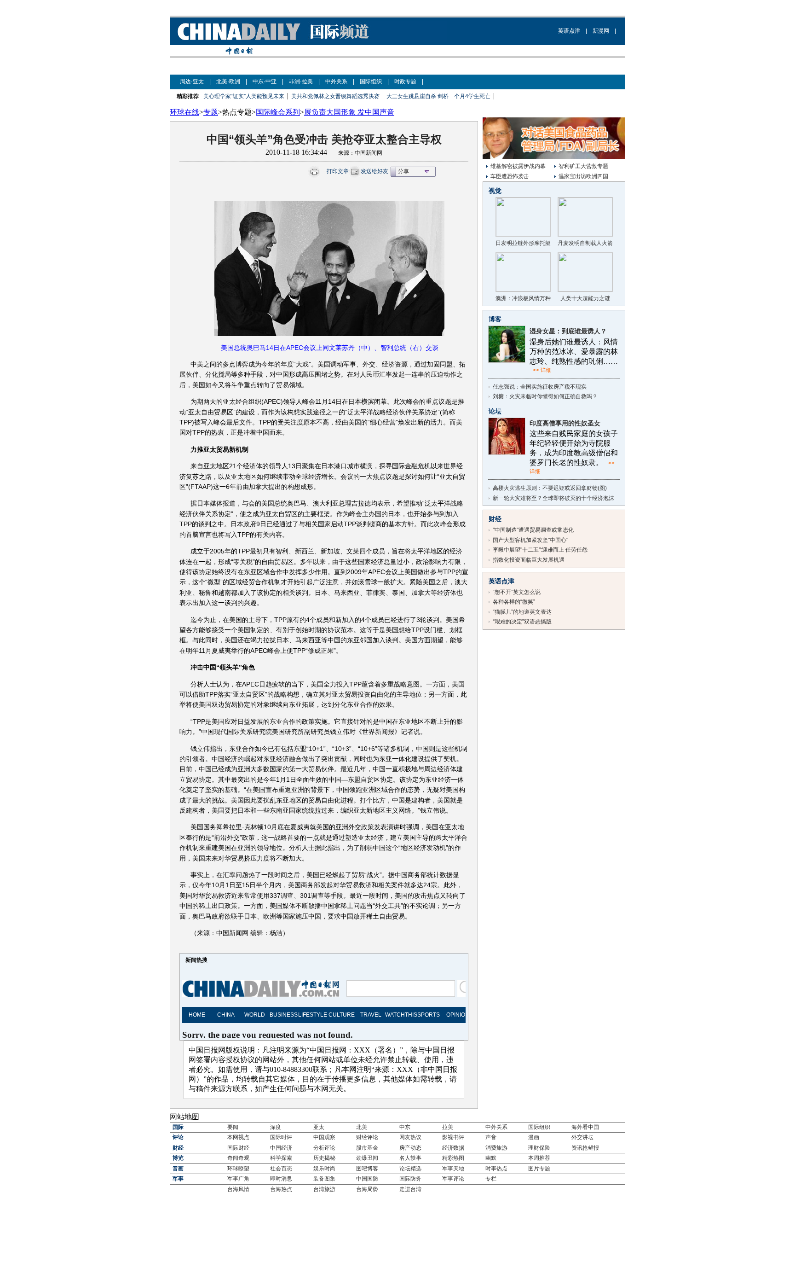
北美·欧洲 (228, 81)
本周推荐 (539, 1158)
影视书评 (453, 1137)
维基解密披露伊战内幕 (518, 166)
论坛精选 (410, 1168)
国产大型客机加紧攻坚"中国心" (530, 540)
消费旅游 (496, 1148)
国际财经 (238, 1148)
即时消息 (281, 1178)
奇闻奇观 (238, 1158)
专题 (210, 112)
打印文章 (338, 171)
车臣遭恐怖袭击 (509, 176)
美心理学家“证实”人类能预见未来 (243, 96)
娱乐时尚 (324, 1168)
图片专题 (539, 1168)
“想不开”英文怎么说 (517, 592)
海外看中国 (585, 1127)
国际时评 (281, 1137)
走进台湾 (410, 1189)
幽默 (490, 1158)
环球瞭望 (238, 1168)
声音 (490, 1137)
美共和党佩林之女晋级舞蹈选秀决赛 (335, 96)
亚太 (318, 1127)
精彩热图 (453, 1158)
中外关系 (336, 81)
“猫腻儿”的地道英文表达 (522, 612)
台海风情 (238, 1189)
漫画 (533, 1137)
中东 (404, 1127)
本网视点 (238, 1137)
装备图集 (324, 1178)
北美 (361, 1127)
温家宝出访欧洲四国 (583, 176)
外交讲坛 (582, 1137)
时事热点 (496, 1168)
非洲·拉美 (301, 81)
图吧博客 (367, 1168)
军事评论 (453, 1178)
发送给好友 (374, 171)
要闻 (232, 1127)
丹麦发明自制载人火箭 (585, 243)
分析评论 (324, 1148)
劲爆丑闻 (367, 1158)
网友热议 (410, 1137)
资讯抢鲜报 (585, 1148)
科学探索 (281, 1158)
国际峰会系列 (278, 112)
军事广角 (238, 1178)
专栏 (490, 1178)
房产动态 (410, 1148)
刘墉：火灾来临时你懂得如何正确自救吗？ (545, 396)
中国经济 (281, 1148)
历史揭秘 (324, 1158)
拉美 (447, 1127)
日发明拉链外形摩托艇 (523, 243)
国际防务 (410, 1178)
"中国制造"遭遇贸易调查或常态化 (533, 530)
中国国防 (367, 1178)
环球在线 (184, 112)
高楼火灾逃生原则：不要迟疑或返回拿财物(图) (550, 488)
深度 (275, 1127)
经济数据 (453, 1148)
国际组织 (371, 81)
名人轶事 (410, 1158)
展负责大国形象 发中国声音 (349, 112)
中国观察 (324, 1137)
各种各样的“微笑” (514, 602)
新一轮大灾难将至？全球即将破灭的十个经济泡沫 (553, 498)
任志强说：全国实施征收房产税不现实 (540, 387)
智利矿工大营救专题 (583, 166)
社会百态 (281, 1168)
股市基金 (367, 1148)
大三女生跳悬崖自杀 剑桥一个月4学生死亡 (438, 96)
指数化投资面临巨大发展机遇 (529, 560)
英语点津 (569, 31)
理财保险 (539, 1148)
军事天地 (453, 1168)
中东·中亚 (265, 81)
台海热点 (281, 1189)
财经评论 (367, 1137)
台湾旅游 (324, 1189)
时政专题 (405, 81)
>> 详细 (542, 370)
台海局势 (367, 1189)
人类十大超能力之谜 (585, 298)
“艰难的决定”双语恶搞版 (522, 621)
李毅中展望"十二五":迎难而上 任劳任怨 (540, 550)
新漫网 (601, 31)
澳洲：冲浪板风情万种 (523, 298)
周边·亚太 (192, 81)
